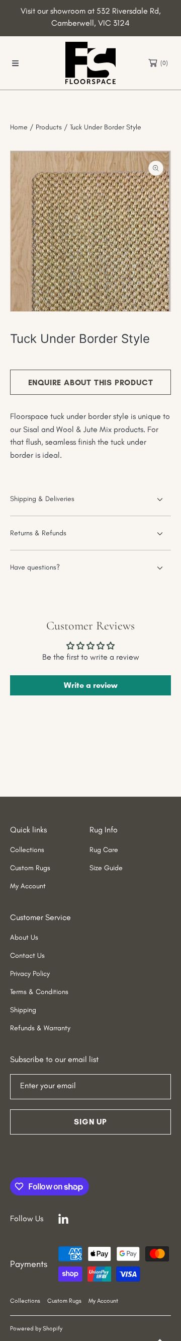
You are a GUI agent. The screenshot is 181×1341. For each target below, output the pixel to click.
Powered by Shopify (36, 1328)
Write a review (91, 685)
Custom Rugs (64, 1300)
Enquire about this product (90, 382)
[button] (15, 63)
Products (49, 127)
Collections (25, 1300)
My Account (103, 1300)
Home (19, 127)
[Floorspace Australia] (90, 63)
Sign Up (90, 1121)
